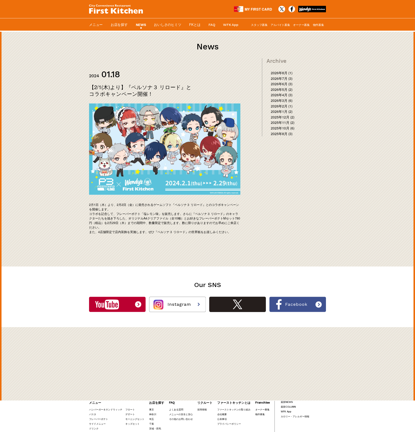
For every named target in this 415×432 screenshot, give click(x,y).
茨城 (151, 428)
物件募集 (318, 25)
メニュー (96, 24)
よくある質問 (176, 409)
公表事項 (222, 419)
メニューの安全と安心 (181, 414)
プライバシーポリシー (229, 423)
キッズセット (132, 423)
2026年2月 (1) (281, 106)
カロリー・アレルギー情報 (295, 416)
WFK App (230, 25)
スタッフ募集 (259, 25)
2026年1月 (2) (281, 111)
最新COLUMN (288, 406)
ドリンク (94, 428)
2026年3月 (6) (281, 100)
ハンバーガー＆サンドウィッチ (105, 409)
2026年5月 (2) (281, 89)
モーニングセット (134, 419)
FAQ (211, 25)
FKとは (194, 24)
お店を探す (119, 24)
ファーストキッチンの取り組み (234, 409)
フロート (130, 409)
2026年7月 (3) (281, 78)
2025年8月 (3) (281, 133)
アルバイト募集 (280, 25)
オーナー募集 (301, 25)
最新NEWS (287, 402)
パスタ (92, 414)
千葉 (151, 423)
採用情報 (202, 409)
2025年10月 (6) (282, 128)
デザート (130, 414)
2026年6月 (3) (281, 83)
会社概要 (222, 414)
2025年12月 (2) (282, 117)
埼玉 (151, 419)
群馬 (158, 428)
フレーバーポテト (98, 419)
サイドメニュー (97, 423)
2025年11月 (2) (282, 122)
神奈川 (152, 414)
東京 (151, 409)
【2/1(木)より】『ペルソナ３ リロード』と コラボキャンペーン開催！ (140, 90)
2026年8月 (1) (281, 72)
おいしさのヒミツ (167, 24)
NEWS (141, 25)
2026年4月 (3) (281, 94)
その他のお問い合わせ (181, 419)
